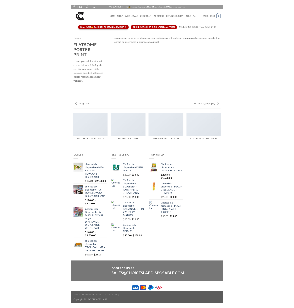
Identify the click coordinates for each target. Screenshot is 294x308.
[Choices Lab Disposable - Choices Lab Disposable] (89, 16)
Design (77, 37)
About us (159, 16)
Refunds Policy (175, 16)
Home (112, 16)
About (77, 294)
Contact (108, 294)
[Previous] (73, 130)
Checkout (146, 16)
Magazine (83, 103)
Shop (120, 16)
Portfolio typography (204, 103)
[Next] (221, 130)
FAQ (117, 294)
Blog (188, 16)
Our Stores (88, 294)
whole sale (131, 16)
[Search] (194, 16)
